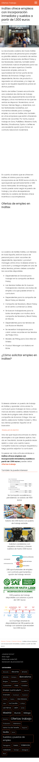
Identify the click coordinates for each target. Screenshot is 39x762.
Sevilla (6, 732)
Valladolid (7, 750)
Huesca (12, 699)
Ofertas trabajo (21, 719)
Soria (13, 732)
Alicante (15, 671)
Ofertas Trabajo (9, 3)
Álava (4, 753)
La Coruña (13, 703)
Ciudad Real (7, 686)
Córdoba (24, 686)
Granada (6, 695)
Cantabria (14, 681)
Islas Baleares (22, 699)
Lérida (23, 708)
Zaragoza (25, 750)
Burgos (5, 681)
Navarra (5, 719)
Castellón (24, 681)
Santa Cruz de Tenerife (11, 728)
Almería (24, 672)
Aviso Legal (5, 657)
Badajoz (13, 677)
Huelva (5, 699)
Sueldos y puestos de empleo (14, 739)
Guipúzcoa (25, 695)
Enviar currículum (12, 690)
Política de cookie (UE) (9, 659)
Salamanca (17, 723)
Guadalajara (16, 695)
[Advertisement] (19, 153)
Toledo (15, 745)
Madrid (7, 712)
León (16, 708)
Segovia (24, 728)
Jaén (4, 703)
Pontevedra (6, 723)
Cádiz (16, 686)
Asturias (5, 677)
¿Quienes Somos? (8, 654)
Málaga (27, 713)
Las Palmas (7, 708)
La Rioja (22, 703)
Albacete (6, 672)
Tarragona (6, 745)
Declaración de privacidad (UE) (12, 662)
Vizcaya (16, 750)
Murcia (17, 713)
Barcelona (25, 676)
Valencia (25, 745)
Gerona (26, 690)
